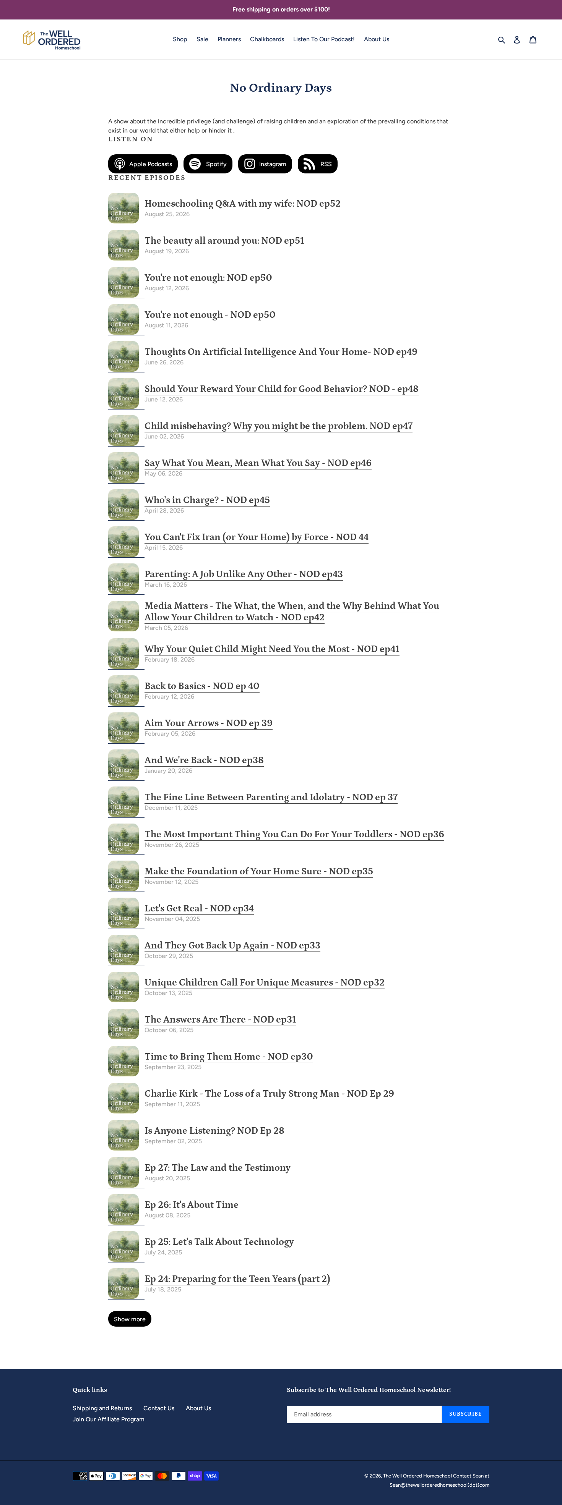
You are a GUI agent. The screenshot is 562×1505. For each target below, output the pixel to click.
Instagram (272, 164)
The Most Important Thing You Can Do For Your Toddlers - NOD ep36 (294, 834)
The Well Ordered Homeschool (418, 1476)
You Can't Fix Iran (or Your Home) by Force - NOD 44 (257, 537)
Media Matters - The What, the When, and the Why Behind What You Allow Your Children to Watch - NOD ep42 (292, 612)
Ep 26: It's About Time (192, 1205)
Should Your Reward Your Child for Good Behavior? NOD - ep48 (282, 389)
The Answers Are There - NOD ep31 (220, 1020)
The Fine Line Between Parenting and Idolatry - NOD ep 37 (271, 797)
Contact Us (158, 1408)
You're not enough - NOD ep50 (210, 315)
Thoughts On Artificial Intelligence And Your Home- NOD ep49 (281, 352)
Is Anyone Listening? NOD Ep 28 (214, 1131)
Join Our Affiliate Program (109, 1419)
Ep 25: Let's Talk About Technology (219, 1242)
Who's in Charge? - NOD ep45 (207, 500)
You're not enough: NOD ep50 (208, 278)
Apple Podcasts (150, 164)
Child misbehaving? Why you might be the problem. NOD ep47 (279, 426)
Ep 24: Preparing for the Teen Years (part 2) (237, 1279)
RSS (325, 164)
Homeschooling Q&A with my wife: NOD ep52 (243, 204)
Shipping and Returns (102, 1408)
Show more (130, 1319)
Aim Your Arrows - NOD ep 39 (209, 723)
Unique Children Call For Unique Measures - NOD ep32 (265, 982)
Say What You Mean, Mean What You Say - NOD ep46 (258, 463)
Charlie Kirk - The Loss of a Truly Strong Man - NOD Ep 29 (269, 1094)
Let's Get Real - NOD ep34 (199, 908)
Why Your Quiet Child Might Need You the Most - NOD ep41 (272, 649)
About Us (198, 1408)
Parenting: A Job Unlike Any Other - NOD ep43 (244, 574)
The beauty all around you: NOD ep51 (224, 241)
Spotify (216, 164)
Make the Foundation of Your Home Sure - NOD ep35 (259, 871)
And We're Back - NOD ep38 (204, 760)
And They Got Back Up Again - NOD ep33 (232, 945)
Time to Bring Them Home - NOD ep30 (229, 1057)
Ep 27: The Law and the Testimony (218, 1168)
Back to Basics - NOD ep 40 (202, 686)
